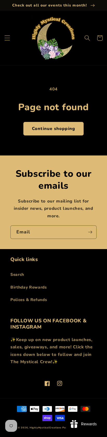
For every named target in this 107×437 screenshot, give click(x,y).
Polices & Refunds (28, 299)
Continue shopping (53, 129)
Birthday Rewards (28, 287)
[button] (7, 38)
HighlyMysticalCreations (46, 427)
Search (17, 274)
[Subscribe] (90, 232)
